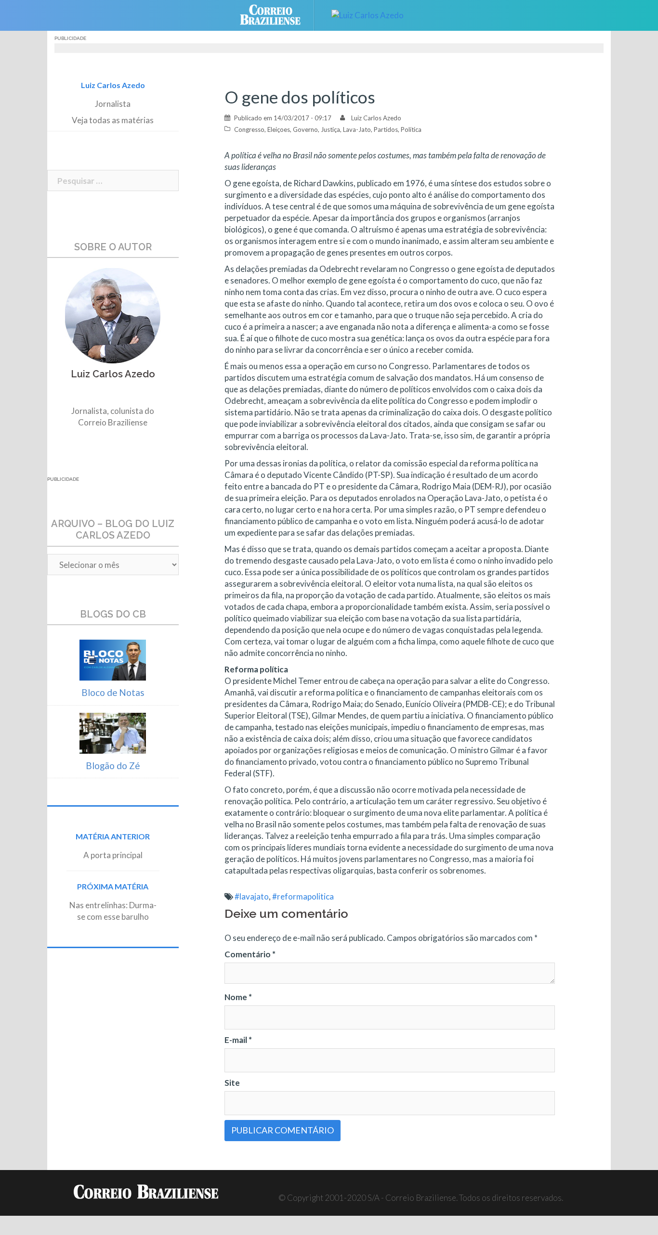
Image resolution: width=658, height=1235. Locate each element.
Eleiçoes (278, 129)
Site (232, 1083)
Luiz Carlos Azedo (376, 118)
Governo (305, 129)
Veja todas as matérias (113, 120)
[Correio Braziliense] (278, 14)
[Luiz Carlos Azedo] (367, 14)
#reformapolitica (303, 896)
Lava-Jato (357, 129)
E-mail (238, 1040)
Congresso (249, 129)
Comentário (250, 954)
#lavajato (252, 896)
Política (411, 129)
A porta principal (113, 855)
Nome (238, 997)
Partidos (386, 129)
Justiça (330, 129)
